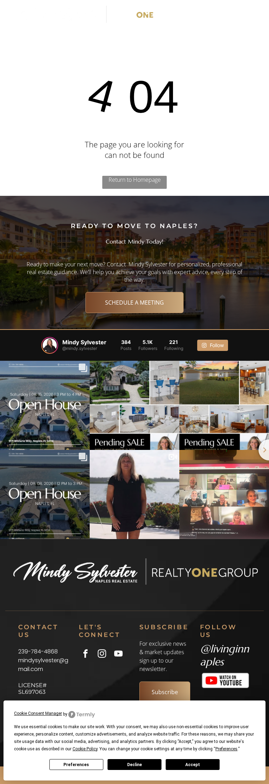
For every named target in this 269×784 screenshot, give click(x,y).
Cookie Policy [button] (85, 748)
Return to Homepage (135, 180)
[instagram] (101, 654)
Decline (134, 764)
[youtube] (118, 654)
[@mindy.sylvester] (50, 345)
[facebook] (85, 654)
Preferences (76, 764)
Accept (192, 764)
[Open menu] (244, 14)
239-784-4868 (38, 651)
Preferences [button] (226, 748)
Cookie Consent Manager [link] (38, 713)
